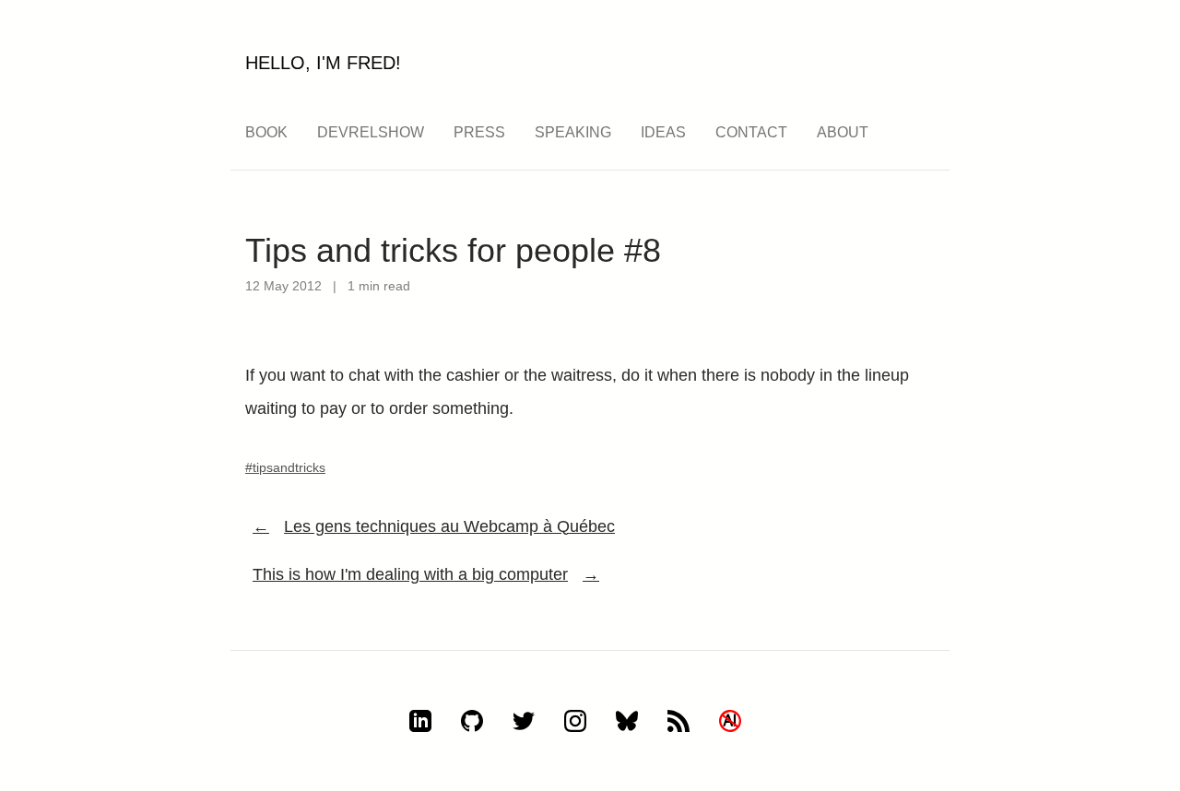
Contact (751, 132)
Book (266, 132)
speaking (573, 132)
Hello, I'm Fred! (323, 63)
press (479, 132)
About (842, 132)
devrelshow (370, 132)
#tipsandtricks (285, 467)
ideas (663, 132)
